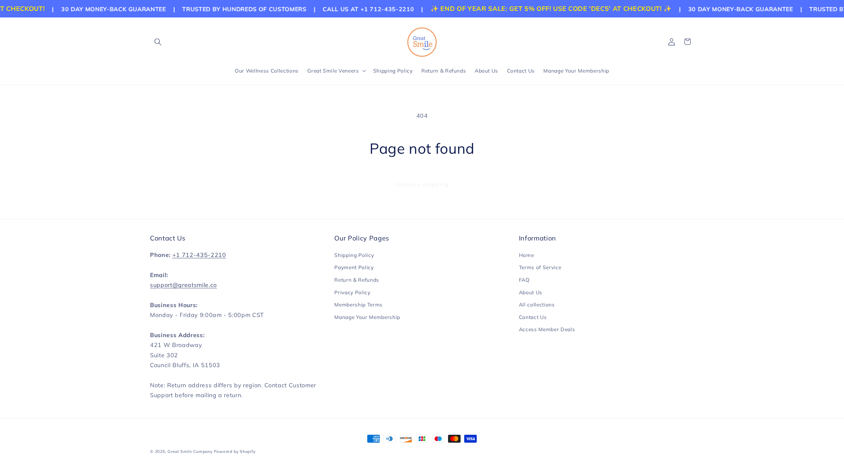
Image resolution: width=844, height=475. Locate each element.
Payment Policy (354, 267)
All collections (537, 304)
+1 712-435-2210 (199, 254)
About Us (530, 292)
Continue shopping (422, 184)
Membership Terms (358, 304)
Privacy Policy (352, 292)
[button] (158, 41)
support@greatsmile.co (183, 284)
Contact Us (533, 317)
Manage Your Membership (367, 317)
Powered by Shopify (235, 451)
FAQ (524, 280)
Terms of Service (540, 267)
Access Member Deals (547, 329)
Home (526, 255)
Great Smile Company (190, 451)
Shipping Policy (354, 255)
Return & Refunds (356, 280)
